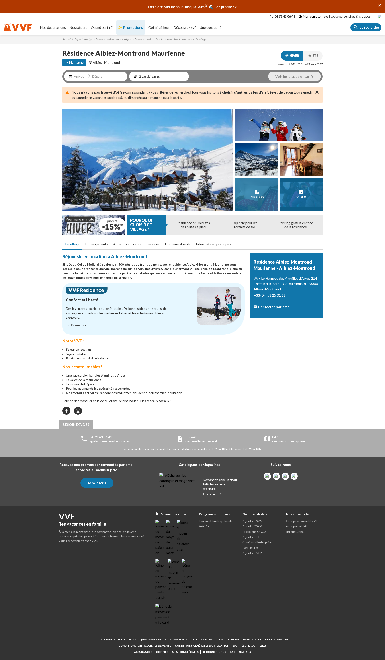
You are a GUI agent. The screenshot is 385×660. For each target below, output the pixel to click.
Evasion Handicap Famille (216, 521)
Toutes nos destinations (116, 639)
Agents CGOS (252, 526)
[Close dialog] (379, 5)
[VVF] (18, 27)
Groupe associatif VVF (301, 521)
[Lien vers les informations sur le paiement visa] (183, 536)
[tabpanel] (153, 334)
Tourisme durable (183, 639)
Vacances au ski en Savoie (149, 39)
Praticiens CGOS (254, 531)
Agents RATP (252, 553)
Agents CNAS (252, 521)
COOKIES (162, 652)
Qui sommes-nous (153, 639)
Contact (208, 639)
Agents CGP (251, 537)
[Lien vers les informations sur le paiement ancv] (187, 577)
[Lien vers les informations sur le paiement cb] (159, 537)
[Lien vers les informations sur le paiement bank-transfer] (160, 579)
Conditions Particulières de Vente (144, 645)
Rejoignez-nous (214, 652)
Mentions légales (185, 652)
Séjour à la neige (83, 39)
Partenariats (240, 652)
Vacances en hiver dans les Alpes (113, 39)
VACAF (204, 526)
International (295, 531)
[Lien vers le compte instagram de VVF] (276, 476)
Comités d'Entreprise (257, 542)
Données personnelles (250, 645)
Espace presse (229, 639)
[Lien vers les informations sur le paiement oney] (174, 575)
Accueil (67, 39)
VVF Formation (276, 639)
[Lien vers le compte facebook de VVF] (267, 476)
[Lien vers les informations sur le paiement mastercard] (170, 537)
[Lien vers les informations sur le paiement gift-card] (164, 614)
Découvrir (210, 494)
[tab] (72, 244)
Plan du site (252, 639)
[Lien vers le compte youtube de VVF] (294, 476)
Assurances (143, 652)
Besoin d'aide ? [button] (76, 424)
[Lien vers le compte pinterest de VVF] (285, 476)
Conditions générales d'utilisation (202, 645)
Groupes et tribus (298, 526)
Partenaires (250, 547)
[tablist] (192, 244)
